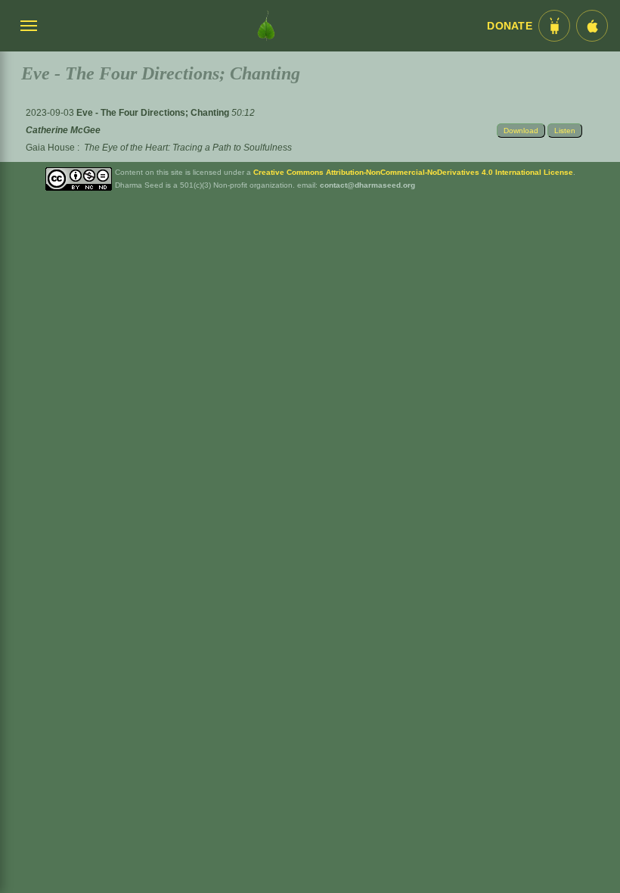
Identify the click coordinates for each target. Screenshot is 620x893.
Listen (564, 130)
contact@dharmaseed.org (367, 185)
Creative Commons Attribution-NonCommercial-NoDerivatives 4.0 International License (413, 172)
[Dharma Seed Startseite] (266, 25)
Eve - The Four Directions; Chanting (153, 112)
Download (521, 130)
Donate (509, 26)
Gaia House (50, 147)
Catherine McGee (63, 130)
